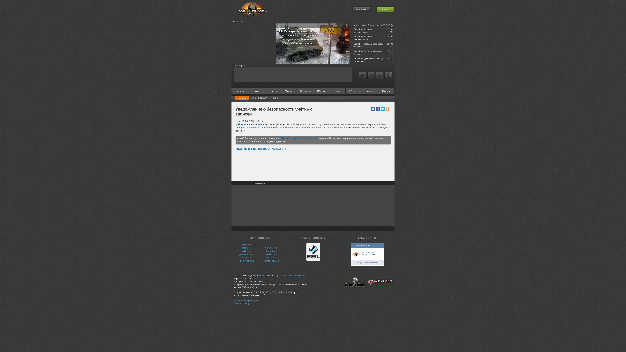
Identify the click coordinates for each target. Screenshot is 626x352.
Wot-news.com (368, 253)
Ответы (272, 90)
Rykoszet (246, 244)
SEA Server (354, 90)
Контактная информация (246, 300)
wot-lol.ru (246, 257)
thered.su (271, 251)
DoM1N (246, 247)
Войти (385, 9)
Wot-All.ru (271, 257)
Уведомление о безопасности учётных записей (261, 148)
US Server (337, 90)
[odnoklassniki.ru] (387, 109)
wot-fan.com (271, 254)
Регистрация (362, 9)
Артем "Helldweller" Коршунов (290, 276)
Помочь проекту (241, 303)
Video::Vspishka (246, 260)
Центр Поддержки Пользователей (299, 138)
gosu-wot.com (246, 254)
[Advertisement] (252, 43)
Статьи (256, 90)
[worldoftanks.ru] (355, 289)
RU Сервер (305, 90)
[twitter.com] (383, 109)
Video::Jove (271, 247)
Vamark (262, 276)
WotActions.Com (271, 260)
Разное (370, 90)
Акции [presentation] (275, 97)
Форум (386, 90)
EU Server (321, 90)
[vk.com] (373, 109)
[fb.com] (378, 109)
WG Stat (246, 251)
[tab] (242, 98)
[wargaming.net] (380, 289)
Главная (239, 90)
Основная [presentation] (242, 98)
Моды (288, 90)
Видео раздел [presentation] (259, 97)
